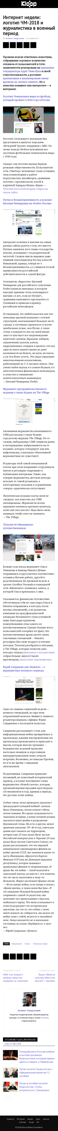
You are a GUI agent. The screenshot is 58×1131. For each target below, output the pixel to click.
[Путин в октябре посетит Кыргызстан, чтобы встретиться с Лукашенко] (10, 1087)
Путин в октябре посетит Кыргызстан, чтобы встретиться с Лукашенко (34, 1087)
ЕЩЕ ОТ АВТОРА (13, 1044)
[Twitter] (13, 45)
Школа (46, 1119)
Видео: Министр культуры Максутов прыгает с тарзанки (45, 977)
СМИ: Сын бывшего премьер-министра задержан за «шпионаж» (15, 977)
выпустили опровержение (36, 659)
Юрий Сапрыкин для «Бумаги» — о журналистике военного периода (24, 668)
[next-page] (9, 1098)
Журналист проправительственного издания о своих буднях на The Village (26, 390)
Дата (38, 1119)
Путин (27, 944)
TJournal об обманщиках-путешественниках (18, 526)
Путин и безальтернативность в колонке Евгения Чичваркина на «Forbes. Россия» (27, 201)
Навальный (17, 944)
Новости (10, 1119)
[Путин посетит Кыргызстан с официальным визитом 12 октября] (10, 1073)
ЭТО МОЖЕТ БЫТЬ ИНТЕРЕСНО (20, 1040)
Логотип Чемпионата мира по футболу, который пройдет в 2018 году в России (27, 98)
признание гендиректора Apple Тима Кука (28, 69)
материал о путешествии (39, 652)
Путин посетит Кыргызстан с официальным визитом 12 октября (36, 1072)
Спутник (22, 1122)
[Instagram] (29, 1026)
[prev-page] (5, 1098)
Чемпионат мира (40, 944)
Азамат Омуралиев (15, 38)
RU (38, 1122)
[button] (5, 4)
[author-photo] (29, 1006)
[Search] (54, 4)
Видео (30, 1119)
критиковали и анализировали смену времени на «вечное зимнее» (26, 80)
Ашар (31, 1122)
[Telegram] (26, 45)
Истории (21, 1119)
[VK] (20, 45)
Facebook (44, 1018)
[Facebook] (6, 45)
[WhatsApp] (33, 45)
